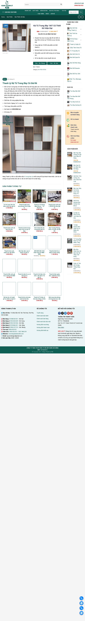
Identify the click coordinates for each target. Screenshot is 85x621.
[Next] (27, 38)
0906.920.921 (13, 329)
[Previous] (5, 38)
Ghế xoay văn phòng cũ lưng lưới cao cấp (54, 298)
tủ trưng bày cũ (28, 176)
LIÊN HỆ (53, 13)
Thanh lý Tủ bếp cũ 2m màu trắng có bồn (39, 298)
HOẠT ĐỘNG (41, 13)
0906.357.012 (14, 327)
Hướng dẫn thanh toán (43, 327)
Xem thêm (61, 327)
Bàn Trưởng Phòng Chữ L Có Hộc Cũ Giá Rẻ (54, 229)
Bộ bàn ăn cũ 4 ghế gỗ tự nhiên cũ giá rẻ (9, 298)
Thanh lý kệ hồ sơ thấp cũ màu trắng (54, 251)
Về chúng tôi (11, 79)
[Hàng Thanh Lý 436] (11, 4)
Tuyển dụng (40, 313)
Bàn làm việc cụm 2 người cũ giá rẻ (24, 251)
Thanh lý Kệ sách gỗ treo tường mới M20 (9, 274)
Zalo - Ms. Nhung (40, 63)
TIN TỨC (64, 10)
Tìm (80, 12)
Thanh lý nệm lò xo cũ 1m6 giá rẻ (24, 274)
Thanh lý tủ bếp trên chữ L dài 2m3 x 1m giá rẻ (39, 275)
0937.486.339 (22, 331)
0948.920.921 (14, 319)
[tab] (4, 79)
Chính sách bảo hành (42, 316)
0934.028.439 (14, 321)
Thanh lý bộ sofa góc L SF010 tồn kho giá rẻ (54, 206)
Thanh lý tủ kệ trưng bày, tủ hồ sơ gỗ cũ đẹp (24, 229)
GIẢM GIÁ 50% (44, 10)
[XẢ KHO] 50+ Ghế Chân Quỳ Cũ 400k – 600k (39, 252)
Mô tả (4, 79)
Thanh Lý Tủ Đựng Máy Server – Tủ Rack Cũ (39, 206)
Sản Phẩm (10, 17)
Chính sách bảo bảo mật (44, 321)
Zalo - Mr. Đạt (54, 63)
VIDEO (47, 13)
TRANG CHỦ (28, 10)
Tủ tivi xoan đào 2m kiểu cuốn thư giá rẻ (9, 205)
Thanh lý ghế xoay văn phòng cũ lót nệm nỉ (24, 206)
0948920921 (77, 162)
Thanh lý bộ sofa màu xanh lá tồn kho (24, 298)
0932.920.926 (14, 323)
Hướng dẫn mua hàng (43, 324)
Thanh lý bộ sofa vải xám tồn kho (9, 228)
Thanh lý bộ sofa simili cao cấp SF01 (9, 251)
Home (3, 17)
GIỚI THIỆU (36, 10)
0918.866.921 (14, 325)
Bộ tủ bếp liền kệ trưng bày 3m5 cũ (39, 228)
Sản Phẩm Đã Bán (20, 17)
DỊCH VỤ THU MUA (54, 10)
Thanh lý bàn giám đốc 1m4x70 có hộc (54, 274)
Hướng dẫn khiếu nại (42, 330)
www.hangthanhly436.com (16, 334)
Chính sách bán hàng (42, 318)
